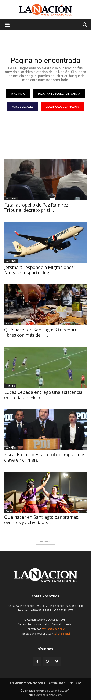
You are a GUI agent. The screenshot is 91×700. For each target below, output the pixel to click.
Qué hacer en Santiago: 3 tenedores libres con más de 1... (42, 332)
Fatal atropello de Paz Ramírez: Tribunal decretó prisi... (36, 207)
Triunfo (10, 385)
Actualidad (57, 683)
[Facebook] (37, 661)
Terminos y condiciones (27, 683)
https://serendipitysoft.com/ (45, 695)
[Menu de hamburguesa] (7, 24)
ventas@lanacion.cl (53, 629)
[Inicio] (45, 581)
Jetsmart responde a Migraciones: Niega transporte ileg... (39, 270)
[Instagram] (47, 661)
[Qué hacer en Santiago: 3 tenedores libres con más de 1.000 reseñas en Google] (45, 304)
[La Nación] (45, 10)
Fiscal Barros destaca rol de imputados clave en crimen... (44, 457)
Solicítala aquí (61, 633)
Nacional (11, 198)
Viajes (9, 323)
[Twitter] (56, 661)
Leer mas (44, 541)
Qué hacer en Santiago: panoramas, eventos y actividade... (41, 519)
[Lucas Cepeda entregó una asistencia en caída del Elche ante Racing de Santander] (45, 367)
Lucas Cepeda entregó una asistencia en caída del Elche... (43, 394)
